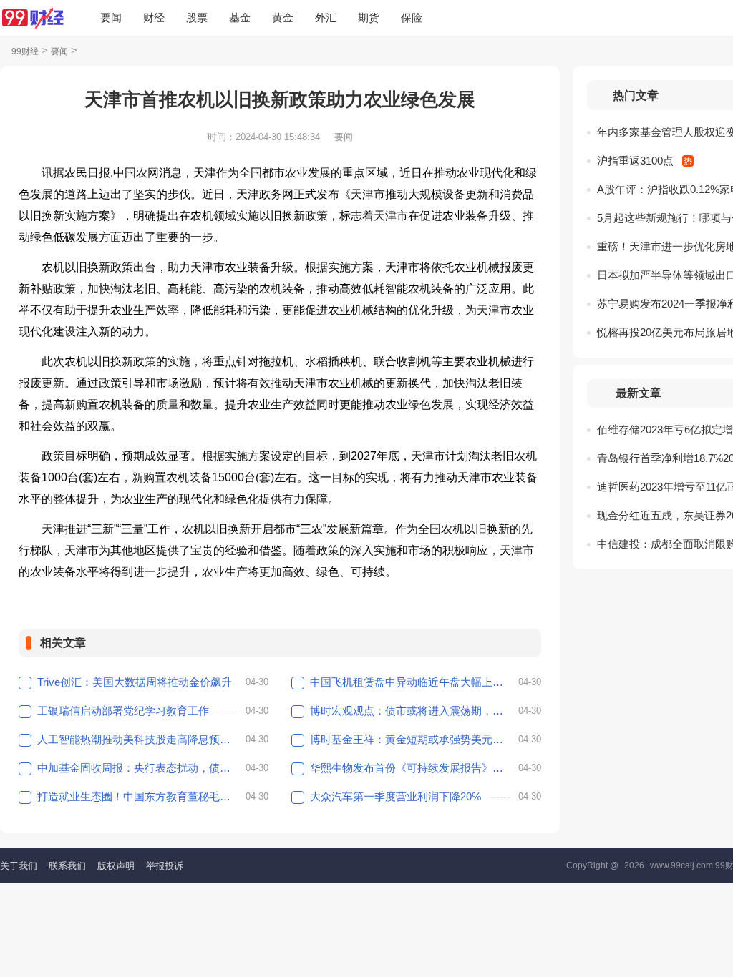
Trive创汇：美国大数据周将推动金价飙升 (134, 682)
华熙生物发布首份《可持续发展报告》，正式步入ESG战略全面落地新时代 (412, 768)
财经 (154, 17)
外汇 (325, 17)
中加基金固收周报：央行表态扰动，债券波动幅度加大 (139, 768)
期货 (368, 17)
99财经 (25, 51)
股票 (197, 17)
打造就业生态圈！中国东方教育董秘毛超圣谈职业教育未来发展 (139, 796)
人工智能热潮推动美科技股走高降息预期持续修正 (139, 739)
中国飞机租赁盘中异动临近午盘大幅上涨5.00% (412, 682)
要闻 (111, 17)
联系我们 (67, 865)
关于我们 (18, 865)
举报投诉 (164, 865)
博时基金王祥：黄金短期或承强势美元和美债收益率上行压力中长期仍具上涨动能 (412, 739)
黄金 (282, 17)
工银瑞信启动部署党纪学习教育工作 (123, 710)
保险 (411, 17)
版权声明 (116, 865)
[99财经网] (32, 18)
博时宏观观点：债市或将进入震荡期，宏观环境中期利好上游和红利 (412, 710)
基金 (240, 17)
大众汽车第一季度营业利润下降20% (395, 796)
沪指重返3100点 (635, 160)
